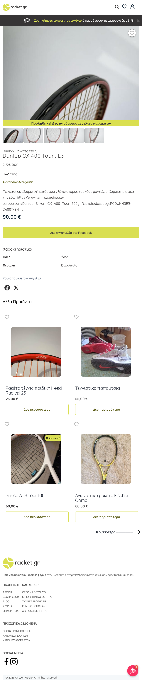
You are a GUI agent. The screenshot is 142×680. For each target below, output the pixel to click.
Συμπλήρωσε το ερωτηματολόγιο (58, 20)
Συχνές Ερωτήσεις (34, 601)
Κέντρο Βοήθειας (33, 606)
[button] (132, 33)
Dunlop (8, 151)
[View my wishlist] (124, 7)
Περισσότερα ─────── (113, 532)
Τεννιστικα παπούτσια (97, 388)
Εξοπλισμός (11, 597)
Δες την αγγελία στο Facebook (71, 233)
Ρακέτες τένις (26, 151)
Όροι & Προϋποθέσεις (17, 631)
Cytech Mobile (24, 677)
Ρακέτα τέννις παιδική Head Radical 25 (34, 390)
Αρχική (7, 592)
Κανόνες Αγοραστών (16, 640)
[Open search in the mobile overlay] (116, 6)
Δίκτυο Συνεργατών (34, 611)
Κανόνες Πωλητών (15, 635)
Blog (6, 601)
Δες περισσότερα (37, 409)
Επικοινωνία (10, 611)
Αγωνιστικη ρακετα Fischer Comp (102, 497)
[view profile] (133, 6)
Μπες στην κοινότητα (37, 597)
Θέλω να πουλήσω (34, 592)
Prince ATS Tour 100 (25, 495)
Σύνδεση (8, 606)
